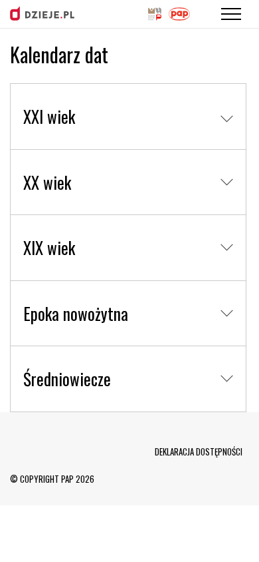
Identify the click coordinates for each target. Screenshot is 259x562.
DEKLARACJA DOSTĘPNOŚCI (198, 451)
